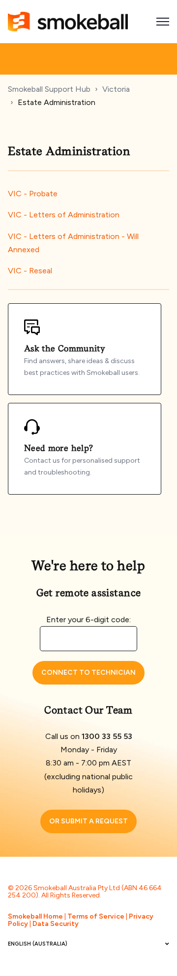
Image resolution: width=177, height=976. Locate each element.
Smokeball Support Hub (49, 89)
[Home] (68, 21)
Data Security (55, 924)
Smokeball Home (35, 916)
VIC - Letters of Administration (63, 214)
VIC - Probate (33, 193)
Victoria (116, 89)
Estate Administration (56, 102)
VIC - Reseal (30, 270)
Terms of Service (95, 916)
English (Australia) (37, 944)
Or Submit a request (88, 821)
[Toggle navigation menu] (162, 21)
